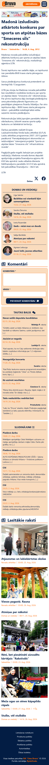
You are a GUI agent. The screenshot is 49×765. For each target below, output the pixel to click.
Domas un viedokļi (24, 189)
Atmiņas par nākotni (14, 612)
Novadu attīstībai (8, 562)
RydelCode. (32, 761)
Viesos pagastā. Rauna (15, 601)
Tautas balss (23, 312)
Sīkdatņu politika (24, 740)
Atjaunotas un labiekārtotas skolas (23, 558)
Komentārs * (9, 271)
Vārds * (6, 289)
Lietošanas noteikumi (24, 732)
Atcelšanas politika (24, 744)
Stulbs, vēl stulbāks (13, 715)
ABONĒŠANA (31, 4)
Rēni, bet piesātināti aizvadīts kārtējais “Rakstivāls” (20, 656)
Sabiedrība (14, 49)
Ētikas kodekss (24, 752)
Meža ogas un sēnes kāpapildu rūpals (21, 703)
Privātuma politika (24, 736)
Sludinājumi (23, 427)
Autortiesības (24, 748)
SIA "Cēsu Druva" (31, 758)
